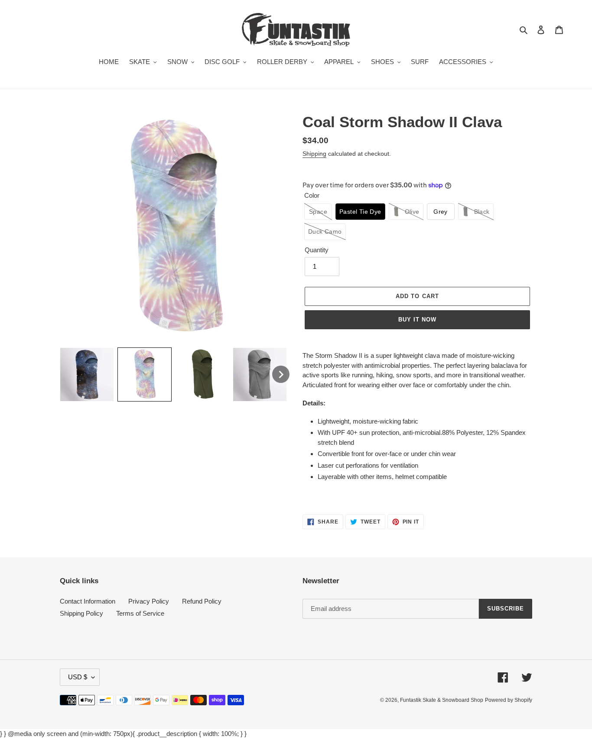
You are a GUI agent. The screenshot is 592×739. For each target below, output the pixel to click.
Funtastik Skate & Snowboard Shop (441, 700)
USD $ (77, 677)
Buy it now (417, 319)
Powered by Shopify (508, 700)
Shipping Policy (81, 613)
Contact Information (87, 601)
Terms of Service (140, 613)
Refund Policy (201, 601)
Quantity (317, 250)
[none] (87, 374)
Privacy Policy (148, 601)
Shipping (314, 153)
